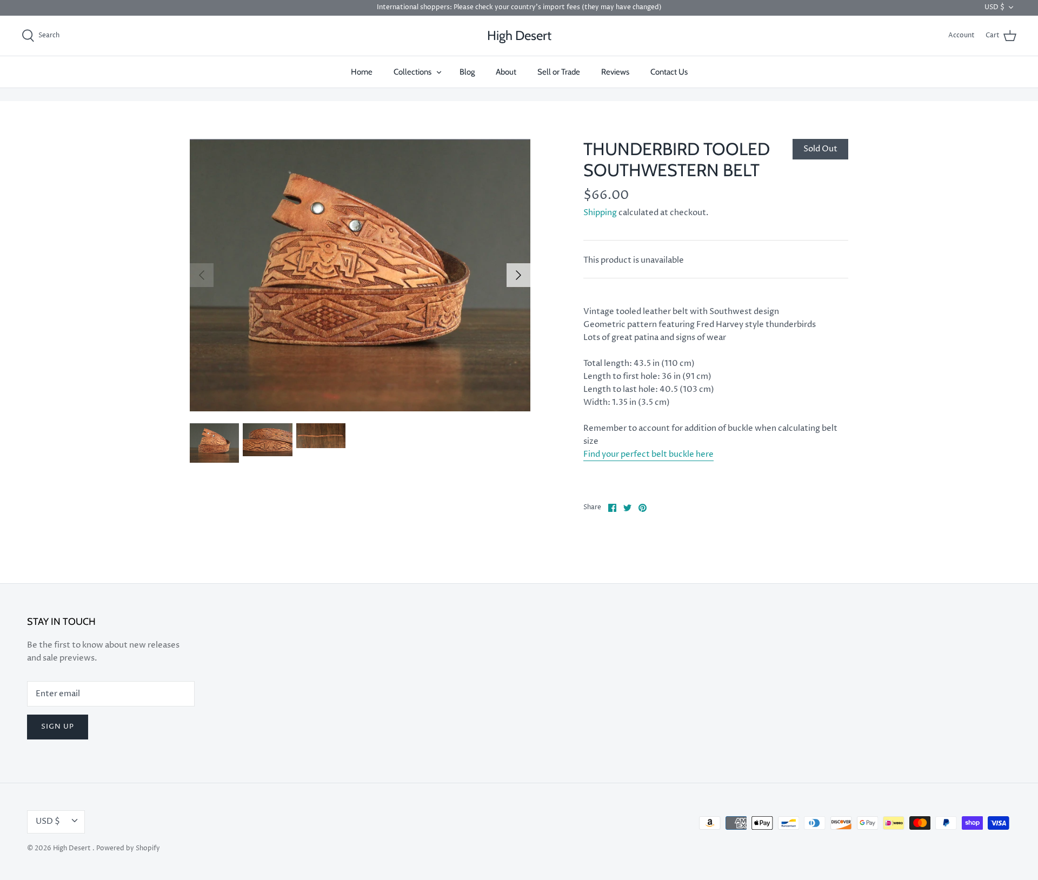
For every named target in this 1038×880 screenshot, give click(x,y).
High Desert (72, 848)
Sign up (57, 726)
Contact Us (669, 72)
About (506, 72)
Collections (412, 72)
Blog (467, 72)
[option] (360, 275)
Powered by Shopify (128, 848)
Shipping (600, 212)
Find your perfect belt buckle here (648, 454)
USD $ (994, 7)
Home (361, 72)
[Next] (518, 275)
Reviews (615, 72)
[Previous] (202, 275)
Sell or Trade (558, 72)
